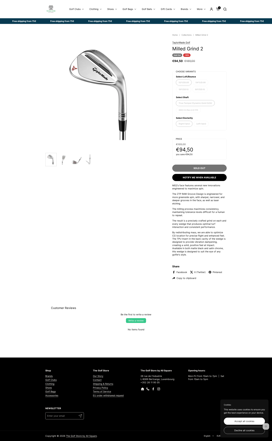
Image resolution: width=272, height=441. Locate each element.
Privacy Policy (100, 387)
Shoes (48, 387)
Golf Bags (50, 391)
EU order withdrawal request (108, 395)
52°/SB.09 (184, 82)
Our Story (98, 376)
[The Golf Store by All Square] (51, 9)
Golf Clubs (51, 379)
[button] (225, 9)
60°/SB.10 (200, 89)
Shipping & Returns (103, 383)
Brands (49, 376)
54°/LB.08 (201, 82)
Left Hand (201, 123)
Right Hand (184, 123)
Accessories (51, 395)
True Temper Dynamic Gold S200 (195, 103)
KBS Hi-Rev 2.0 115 (188, 110)
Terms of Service (102, 391)
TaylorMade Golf (181, 42)
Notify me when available (199, 177)
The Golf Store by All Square (81, 435)
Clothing (49, 383)
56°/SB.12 (184, 89)
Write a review (136, 320)
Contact (97, 379)
